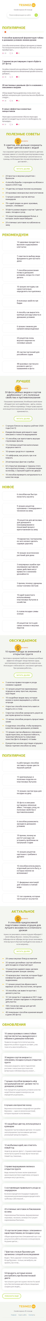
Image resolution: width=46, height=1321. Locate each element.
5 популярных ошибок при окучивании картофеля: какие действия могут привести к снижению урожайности (28, 569)
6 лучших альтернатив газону (18, 1105)
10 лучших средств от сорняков (20, 451)
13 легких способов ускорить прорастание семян (25, 720)
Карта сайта (22, 1315)
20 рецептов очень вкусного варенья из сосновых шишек (26, 340)
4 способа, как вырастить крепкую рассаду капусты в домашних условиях (29, 314)
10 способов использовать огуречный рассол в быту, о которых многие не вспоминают (29, 869)
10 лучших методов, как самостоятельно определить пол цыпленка (29, 289)
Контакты (32, 1315)
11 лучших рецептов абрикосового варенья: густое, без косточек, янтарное (24, 985)
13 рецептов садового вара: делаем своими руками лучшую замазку (22, 970)
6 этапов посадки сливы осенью (27, 612)
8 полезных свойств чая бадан (27, 302)
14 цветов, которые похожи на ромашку (24, 189)
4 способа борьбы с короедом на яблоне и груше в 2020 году (24, 183)
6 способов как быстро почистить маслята (27, 495)
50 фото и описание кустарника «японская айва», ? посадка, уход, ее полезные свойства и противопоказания (28, 807)
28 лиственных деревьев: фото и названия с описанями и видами (22, 86)
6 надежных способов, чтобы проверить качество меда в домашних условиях (24, 727)
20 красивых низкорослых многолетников (24, 193)
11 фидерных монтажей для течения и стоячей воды (28, 884)
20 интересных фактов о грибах (20, 462)
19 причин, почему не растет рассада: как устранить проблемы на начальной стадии (27, 839)
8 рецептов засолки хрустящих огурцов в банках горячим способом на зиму (24, 744)
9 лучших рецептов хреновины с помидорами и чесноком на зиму (29, 508)
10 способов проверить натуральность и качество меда (24, 476)
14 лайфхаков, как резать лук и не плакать (21, 456)
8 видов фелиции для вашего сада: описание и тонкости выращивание (21, 433)
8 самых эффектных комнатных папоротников (16, 110)
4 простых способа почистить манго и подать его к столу (22, 707)
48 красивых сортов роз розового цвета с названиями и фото (27, 366)
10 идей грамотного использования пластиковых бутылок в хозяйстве (27, 598)
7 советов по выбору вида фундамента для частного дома (28, 258)
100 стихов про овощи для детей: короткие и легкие (21, 1007)
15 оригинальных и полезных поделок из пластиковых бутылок (27, 779)
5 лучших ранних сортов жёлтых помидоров (20, 198)
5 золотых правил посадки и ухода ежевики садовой (21, 683)
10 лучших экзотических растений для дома (28, 554)
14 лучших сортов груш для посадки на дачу (29, 792)
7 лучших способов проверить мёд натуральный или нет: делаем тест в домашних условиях (21, 1083)
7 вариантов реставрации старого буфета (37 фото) (21, 62)
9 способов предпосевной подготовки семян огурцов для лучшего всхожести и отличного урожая (23, 926)
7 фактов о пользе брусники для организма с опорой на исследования (21, 1253)
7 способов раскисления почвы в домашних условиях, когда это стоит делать (28, 273)
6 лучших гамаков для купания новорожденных (28, 327)
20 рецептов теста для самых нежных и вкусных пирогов (28, 625)
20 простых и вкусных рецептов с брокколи (20, 177)
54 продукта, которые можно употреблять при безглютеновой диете (20, 1275)
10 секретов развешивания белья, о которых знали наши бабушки (22, 217)
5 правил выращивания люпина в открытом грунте (19, 1167)
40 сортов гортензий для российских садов (28, 353)
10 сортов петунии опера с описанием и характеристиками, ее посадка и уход (22, 1231)
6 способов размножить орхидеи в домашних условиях (27, 823)
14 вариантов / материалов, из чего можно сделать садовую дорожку (29, 541)
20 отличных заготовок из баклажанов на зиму (22, 1210)
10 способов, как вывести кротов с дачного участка (21, 991)
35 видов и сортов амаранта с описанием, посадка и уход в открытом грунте (22, 1059)
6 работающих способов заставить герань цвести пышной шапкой (28, 765)
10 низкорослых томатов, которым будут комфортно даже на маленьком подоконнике (24, 977)
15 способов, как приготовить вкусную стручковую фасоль (23, 439)
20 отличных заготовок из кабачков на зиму (23, 223)
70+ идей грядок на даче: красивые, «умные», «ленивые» (22, 204)
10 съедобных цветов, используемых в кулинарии (22, 1125)
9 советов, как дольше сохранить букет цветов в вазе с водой (23, 146)
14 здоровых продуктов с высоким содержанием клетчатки (28, 244)
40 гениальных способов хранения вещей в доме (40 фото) (24, 1013)
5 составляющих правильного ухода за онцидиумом (22, 1189)
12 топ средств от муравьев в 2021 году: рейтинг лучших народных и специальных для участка (24, 999)
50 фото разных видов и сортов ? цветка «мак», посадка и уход (24, 211)
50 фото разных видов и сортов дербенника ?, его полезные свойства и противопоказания (23, 395)
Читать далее (23, 169)
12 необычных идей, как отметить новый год (20, 1146)
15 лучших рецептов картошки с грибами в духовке (27, 854)
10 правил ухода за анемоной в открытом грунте (23, 652)
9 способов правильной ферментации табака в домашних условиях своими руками (22, 39)
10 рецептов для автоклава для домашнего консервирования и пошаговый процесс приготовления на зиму (29, 525)
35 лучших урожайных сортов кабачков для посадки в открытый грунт (23, 963)
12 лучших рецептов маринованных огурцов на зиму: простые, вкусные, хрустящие (22, 691)
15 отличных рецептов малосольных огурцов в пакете (22, 446)
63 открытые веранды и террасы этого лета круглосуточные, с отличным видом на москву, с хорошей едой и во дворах (24, 468)
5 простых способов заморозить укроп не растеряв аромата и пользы (24, 714)
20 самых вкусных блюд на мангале (21, 958)
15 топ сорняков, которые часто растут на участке (28, 897)
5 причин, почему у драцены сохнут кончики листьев (29, 584)
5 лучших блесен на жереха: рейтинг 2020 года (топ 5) (24, 427)
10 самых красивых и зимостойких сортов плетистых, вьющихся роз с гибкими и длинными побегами (20, 1036)
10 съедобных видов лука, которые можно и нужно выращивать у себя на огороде (22, 700)
